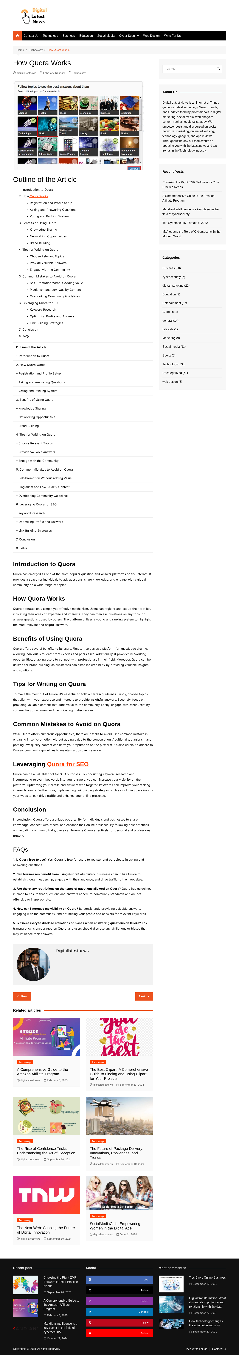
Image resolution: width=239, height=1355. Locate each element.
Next (142, 996)
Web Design (151, 35)
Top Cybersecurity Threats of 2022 (185, 222)
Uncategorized (172, 372)
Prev (24, 996)
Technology (50, 35)
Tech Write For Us (196, 1349)
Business (69, 35)
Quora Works (38, 196)
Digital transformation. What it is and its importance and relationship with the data (207, 1302)
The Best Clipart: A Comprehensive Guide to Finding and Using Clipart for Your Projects (119, 1074)
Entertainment (171, 303)
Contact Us (31, 35)
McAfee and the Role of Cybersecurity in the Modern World (191, 234)
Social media (171, 346)
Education (86, 35)
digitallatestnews (26, 72)
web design (170, 381)
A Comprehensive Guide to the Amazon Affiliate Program (188, 198)
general (167, 320)
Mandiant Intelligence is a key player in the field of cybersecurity (190, 212)
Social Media (106, 35)
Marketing (169, 338)
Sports (166, 355)
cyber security (171, 277)
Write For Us (172, 35)
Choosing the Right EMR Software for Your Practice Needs (190, 185)
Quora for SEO (68, 764)
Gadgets (168, 311)
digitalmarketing (173, 285)
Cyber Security (129, 35)
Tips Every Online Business (207, 1277)
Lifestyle (167, 329)
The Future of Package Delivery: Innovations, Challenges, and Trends (116, 1153)
